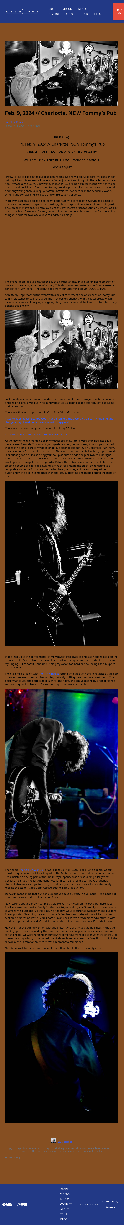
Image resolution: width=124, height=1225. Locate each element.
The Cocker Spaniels (31, 870)
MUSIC (82, 9)
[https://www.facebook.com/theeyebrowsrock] (10, 1204)
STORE (52, 9)
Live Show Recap (14, 121)
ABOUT (70, 14)
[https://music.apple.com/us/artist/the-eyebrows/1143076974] (7, 1204)
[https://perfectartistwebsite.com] (89, 1204)
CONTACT (53, 14)
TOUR (84, 14)
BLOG (97, 14)
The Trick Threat (49, 673)
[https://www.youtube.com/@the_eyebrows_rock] (22, 1204)
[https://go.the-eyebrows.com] (22, 11)
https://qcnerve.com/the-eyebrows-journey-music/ (36, 434)
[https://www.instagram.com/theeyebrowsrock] (19, 1204)
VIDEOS (67, 9)
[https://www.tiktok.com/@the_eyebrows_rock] (25, 1204)
